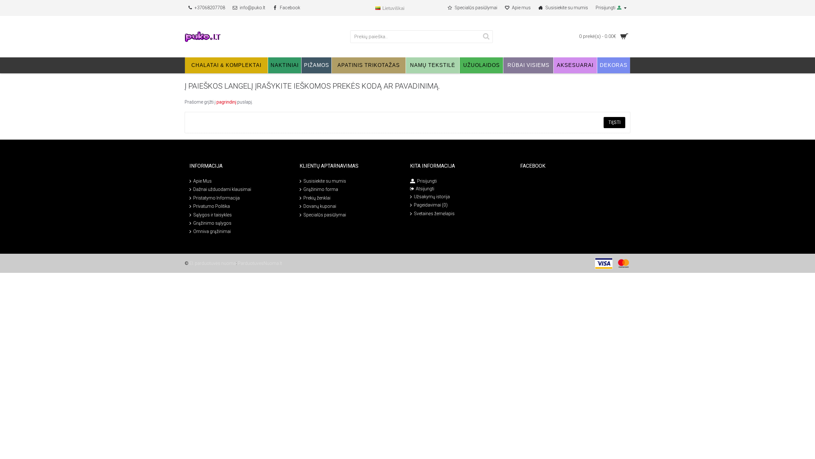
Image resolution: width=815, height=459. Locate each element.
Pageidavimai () (431, 205)
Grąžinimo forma (320, 189)
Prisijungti (427, 181)
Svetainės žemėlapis (434, 213)
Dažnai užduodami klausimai (222, 189)
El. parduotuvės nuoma (212, 263)
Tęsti (614, 122)
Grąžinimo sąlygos (212, 223)
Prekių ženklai (316, 197)
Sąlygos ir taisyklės (212, 214)
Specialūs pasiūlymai (324, 214)
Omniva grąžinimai (212, 231)
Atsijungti (425, 188)
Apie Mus (202, 181)
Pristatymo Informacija (216, 197)
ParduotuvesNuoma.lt (260, 263)
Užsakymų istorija (432, 196)
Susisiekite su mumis (324, 181)
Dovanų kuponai (319, 206)
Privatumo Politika (211, 206)
